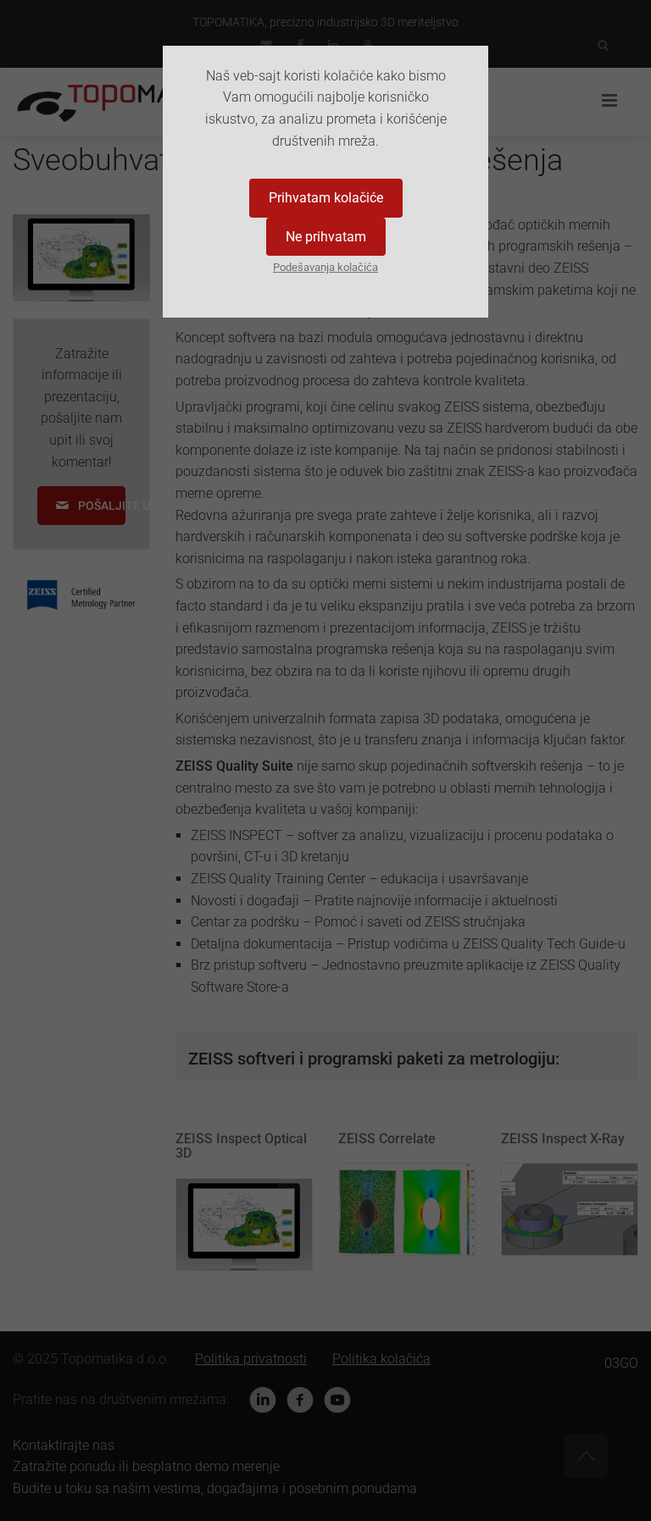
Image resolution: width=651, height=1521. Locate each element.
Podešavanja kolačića (325, 267)
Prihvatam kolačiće (326, 198)
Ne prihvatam (326, 237)
